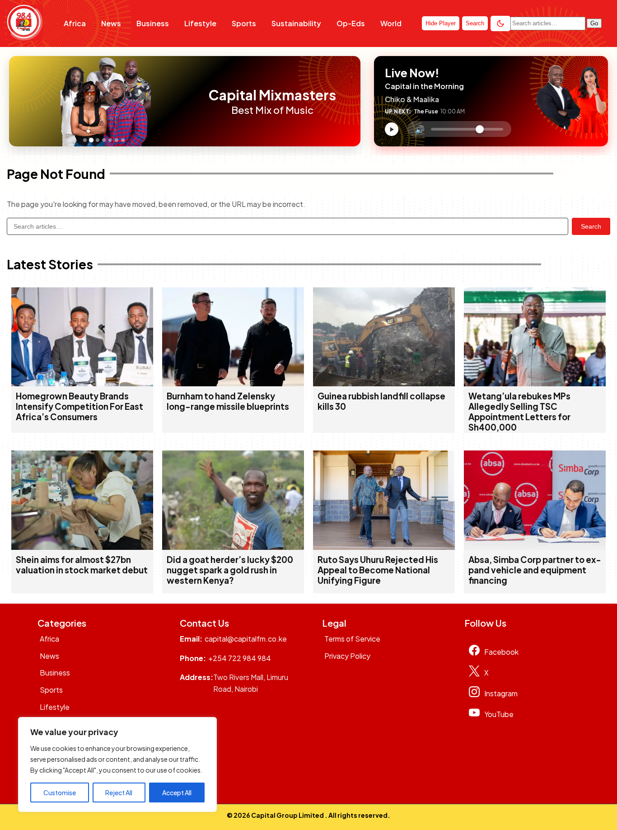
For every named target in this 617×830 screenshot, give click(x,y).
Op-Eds (351, 23)
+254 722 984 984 (239, 658)
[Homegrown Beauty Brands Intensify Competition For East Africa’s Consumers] (82, 383)
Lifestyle (200, 23)
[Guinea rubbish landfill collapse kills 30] (384, 383)
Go (594, 23)
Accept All (177, 792)
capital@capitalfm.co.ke (246, 638)
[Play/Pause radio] (391, 129)
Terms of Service (352, 638)
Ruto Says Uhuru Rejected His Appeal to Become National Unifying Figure (378, 570)
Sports (244, 23)
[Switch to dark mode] (500, 23)
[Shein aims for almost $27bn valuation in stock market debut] (82, 547)
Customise (59, 792)
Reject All (118, 792)
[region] (117, 764)
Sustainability (296, 23)
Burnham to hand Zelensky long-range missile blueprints (228, 401)
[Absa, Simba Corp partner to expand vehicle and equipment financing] (535, 547)
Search (591, 226)
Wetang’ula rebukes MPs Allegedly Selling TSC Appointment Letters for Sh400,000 (519, 411)
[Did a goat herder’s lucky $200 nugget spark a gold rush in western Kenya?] (233, 547)
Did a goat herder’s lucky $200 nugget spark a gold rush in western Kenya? (230, 570)
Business (152, 23)
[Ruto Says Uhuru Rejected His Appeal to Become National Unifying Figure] (384, 547)
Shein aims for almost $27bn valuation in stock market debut (82, 564)
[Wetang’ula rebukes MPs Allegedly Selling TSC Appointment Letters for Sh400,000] (535, 383)
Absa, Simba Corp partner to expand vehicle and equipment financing (534, 570)
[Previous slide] (18, 101)
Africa (75, 23)
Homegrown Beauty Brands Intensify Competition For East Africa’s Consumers (79, 406)
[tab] (85, 140)
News (111, 23)
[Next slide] (193, 101)
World (391, 23)
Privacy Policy (347, 656)
